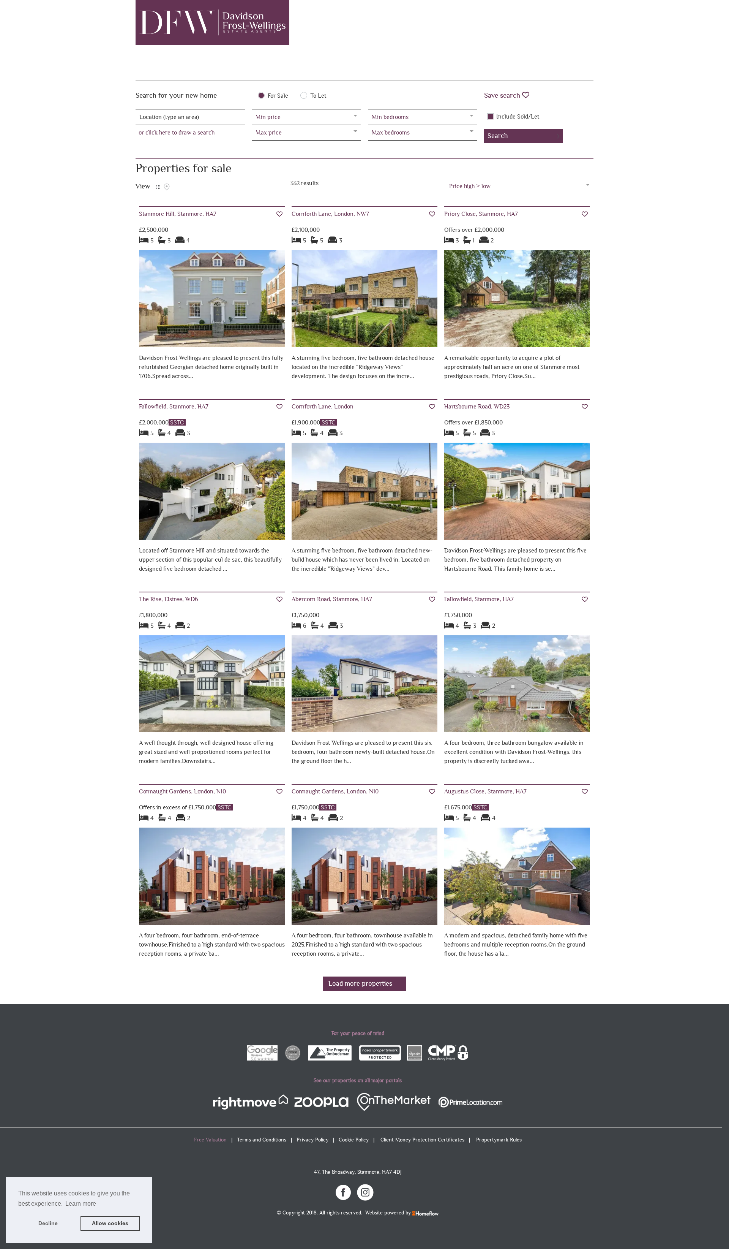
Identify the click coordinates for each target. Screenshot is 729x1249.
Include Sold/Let (517, 117)
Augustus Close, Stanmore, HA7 (485, 791)
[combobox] (190, 117)
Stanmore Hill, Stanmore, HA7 (177, 214)
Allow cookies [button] (110, 1223)
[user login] (564, 19)
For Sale (278, 96)
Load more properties (360, 983)
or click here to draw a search (177, 132)
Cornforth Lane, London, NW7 (330, 214)
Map (166, 187)
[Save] (279, 214)
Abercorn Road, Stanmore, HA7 (332, 599)
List (158, 187)
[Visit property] (212, 301)
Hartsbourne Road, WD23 (477, 406)
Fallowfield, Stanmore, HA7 (173, 406)
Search (498, 135)
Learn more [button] (80, 1203)
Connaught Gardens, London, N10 (182, 791)
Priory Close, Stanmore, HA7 (481, 214)
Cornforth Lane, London (322, 406)
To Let (318, 96)
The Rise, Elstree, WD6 (168, 599)
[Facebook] (343, 1192)
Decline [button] (48, 1223)
